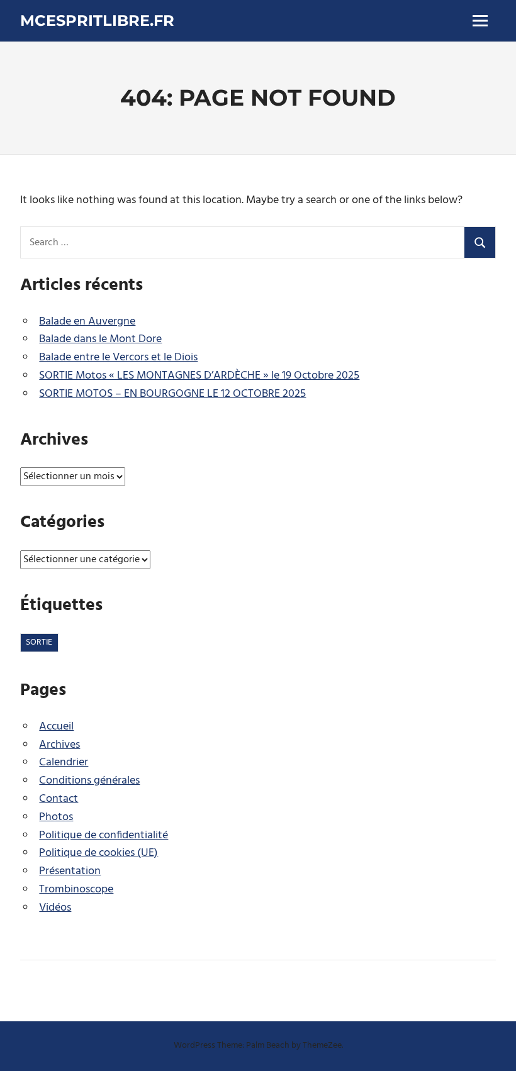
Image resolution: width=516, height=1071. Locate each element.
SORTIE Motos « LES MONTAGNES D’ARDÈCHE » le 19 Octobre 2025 (199, 376)
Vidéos (55, 908)
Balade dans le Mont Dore (100, 339)
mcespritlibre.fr (97, 20)
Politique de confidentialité (103, 835)
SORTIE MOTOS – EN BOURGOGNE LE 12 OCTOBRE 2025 (172, 394)
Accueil (56, 727)
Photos (56, 817)
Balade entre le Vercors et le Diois (118, 357)
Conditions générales (89, 781)
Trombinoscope (76, 889)
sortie (39, 642)
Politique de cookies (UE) (98, 853)
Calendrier (63, 762)
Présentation (70, 871)
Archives (59, 745)
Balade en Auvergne (87, 322)
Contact (58, 799)
